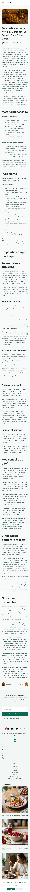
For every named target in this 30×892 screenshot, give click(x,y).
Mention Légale (15, 777)
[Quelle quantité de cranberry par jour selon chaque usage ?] (15, 832)
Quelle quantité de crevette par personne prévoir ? (15, 815)
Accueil (15, 766)
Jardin (4, 752)
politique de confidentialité (16, 718)
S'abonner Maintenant (15, 714)
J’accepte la (13, 718)
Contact (15, 770)
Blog (15, 768)
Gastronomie (21, 42)
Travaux (4, 756)
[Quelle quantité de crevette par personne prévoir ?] (15, 799)
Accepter (11, 889)
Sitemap (15, 775)
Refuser (19, 889)
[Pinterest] (15, 740)
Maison (4, 754)
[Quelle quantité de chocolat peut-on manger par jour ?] (15, 866)
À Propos (15, 772)
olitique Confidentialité (15, 779)
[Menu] (27, 2)
